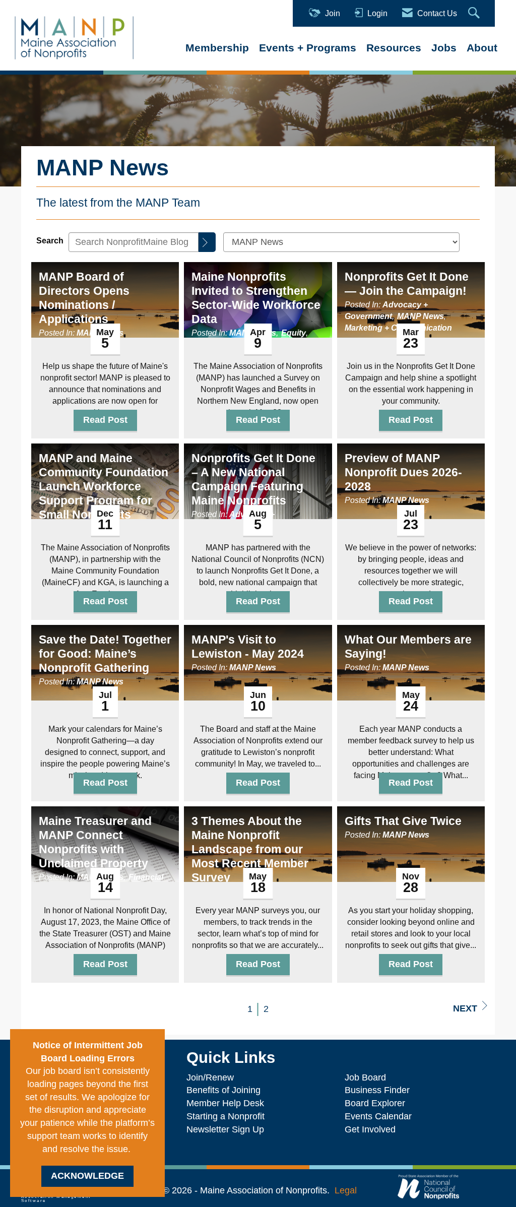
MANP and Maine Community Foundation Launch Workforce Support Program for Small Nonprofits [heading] (103, 486)
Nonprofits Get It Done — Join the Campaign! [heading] (407, 283)
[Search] (207, 242)
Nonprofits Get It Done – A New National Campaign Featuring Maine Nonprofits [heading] (253, 479)
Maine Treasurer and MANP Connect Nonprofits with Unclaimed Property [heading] (95, 842)
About (482, 47)
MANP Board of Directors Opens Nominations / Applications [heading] (84, 298)
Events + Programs (307, 47)
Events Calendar (378, 1116)
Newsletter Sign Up (225, 1129)
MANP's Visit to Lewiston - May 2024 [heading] (247, 646)
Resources (393, 47)
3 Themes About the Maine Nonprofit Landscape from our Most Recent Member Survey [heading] (249, 849)
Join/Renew (210, 1077)
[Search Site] (475, 13)
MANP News (420, 316)
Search (49, 240)
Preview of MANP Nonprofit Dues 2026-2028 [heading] (403, 472)
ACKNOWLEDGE (87, 1176)
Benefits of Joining (223, 1090)
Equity (293, 332)
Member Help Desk (225, 1103)
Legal (346, 1190)
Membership (217, 47)
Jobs (444, 47)
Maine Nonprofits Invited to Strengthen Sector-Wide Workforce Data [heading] (255, 298)
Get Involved (370, 1129)
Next (465, 1008)
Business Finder (380, 1090)
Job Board (368, 1077)
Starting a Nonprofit (225, 1116)
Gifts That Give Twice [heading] (403, 821)
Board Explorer (375, 1103)
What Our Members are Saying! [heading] (408, 646)
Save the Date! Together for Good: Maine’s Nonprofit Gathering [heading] (105, 653)
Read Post (105, 420)
